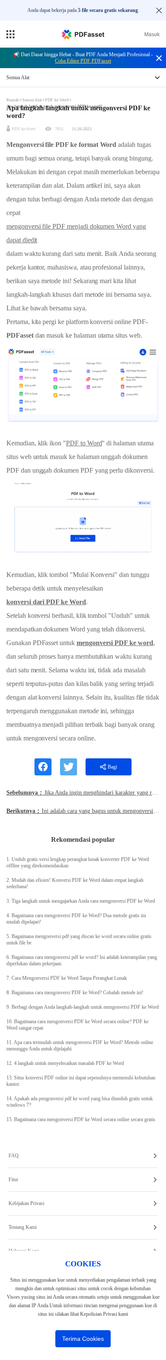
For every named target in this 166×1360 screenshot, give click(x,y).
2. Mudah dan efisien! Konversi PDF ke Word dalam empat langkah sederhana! (74, 883)
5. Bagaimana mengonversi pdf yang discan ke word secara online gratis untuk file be (79, 939)
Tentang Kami (23, 1227)
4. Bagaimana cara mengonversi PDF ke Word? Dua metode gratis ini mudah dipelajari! (76, 918)
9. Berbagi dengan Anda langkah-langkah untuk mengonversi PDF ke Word (82, 1007)
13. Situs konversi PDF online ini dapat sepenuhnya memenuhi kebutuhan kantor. (80, 1081)
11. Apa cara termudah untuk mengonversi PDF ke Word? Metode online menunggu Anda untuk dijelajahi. (79, 1045)
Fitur (13, 1179)
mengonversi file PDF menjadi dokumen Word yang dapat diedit (76, 233)
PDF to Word (84, 443)
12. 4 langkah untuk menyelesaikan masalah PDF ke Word (65, 1063)
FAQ (14, 1156)
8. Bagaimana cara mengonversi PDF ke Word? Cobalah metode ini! (74, 993)
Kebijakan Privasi (26, 1203)
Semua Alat (32, 100)
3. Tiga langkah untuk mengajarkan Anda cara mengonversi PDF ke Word (80, 901)
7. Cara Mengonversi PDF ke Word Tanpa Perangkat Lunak (66, 978)
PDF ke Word (57, 100)
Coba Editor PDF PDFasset (83, 61)
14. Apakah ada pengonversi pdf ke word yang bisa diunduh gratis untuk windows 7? (79, 1102)
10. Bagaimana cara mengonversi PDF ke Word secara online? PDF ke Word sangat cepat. (77, 1025)
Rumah (13, 100)
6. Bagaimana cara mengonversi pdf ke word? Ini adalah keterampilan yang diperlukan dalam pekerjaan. (81, 960)
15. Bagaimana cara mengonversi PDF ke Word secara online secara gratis (80, 1119)
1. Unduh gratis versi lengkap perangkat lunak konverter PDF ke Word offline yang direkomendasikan (77, 862)
